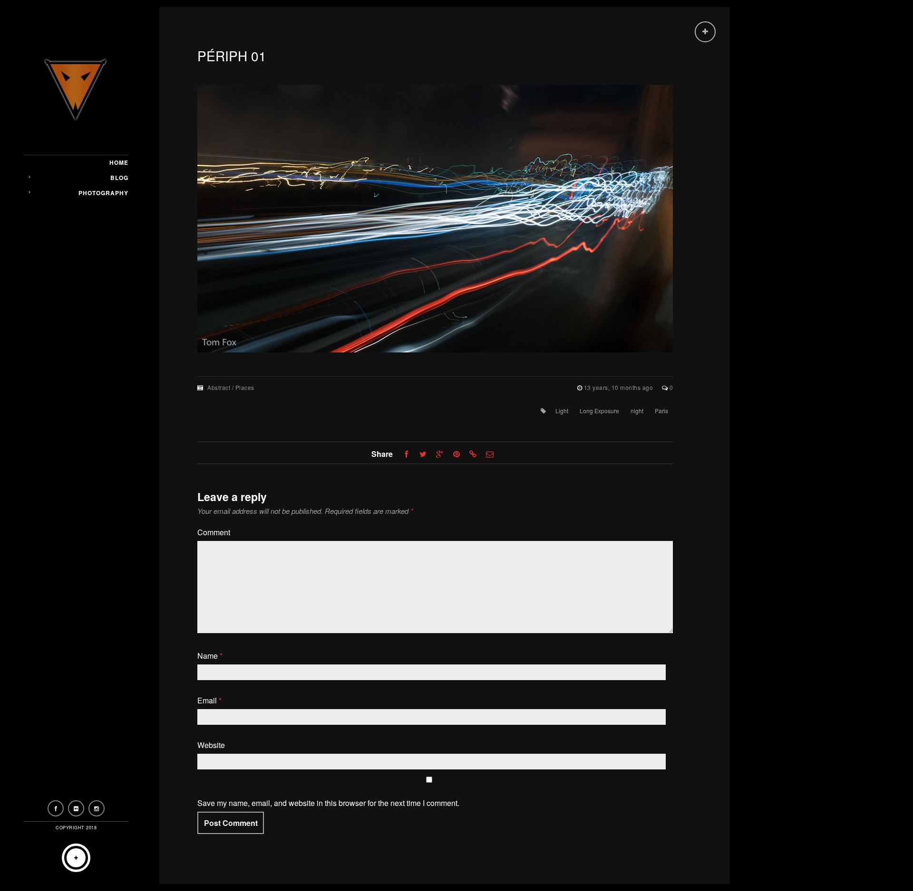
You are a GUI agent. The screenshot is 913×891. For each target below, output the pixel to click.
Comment (213, 532)
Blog (119, 177)
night (637, 411)
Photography (103, 193)
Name (210, 655)
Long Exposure (599, 411)
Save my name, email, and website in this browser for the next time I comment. (328, 802)
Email (209, 700)
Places (244, 387)
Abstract (218, 387)
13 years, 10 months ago (619, 387)
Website (211, 744)
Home (118, 162)
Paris (661, 411)
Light (561, 411)
